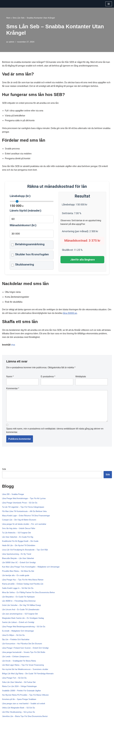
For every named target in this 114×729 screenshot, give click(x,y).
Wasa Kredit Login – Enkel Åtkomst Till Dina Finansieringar (26, 516)
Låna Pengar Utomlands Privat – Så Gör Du (19, 503)
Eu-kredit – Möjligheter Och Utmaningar (18, 631)
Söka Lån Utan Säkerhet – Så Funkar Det (19, 682)
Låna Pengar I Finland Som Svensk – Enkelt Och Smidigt (25, 648)
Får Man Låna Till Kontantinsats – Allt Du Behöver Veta (24, 511)
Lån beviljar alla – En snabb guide (15, 575)
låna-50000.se (70, 313)
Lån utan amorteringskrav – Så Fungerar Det (20, 614)
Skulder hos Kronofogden (32, 254)
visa (13, 345)
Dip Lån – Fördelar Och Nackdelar (15, 639)
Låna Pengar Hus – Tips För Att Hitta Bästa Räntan (22, 580)
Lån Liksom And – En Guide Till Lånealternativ (20, 609)
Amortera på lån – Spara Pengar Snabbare (19, 699)
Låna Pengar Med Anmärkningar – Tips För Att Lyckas (24, 498)
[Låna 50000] (10, 4)
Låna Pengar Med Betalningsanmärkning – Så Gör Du (23, 627)
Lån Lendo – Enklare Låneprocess (15, 656)
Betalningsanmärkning (29, 244)
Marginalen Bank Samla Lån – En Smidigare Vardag (23, 618)
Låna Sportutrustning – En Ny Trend (16, 554)
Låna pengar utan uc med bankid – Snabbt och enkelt (23, 704)
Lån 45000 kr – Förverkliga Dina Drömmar (19, 601)
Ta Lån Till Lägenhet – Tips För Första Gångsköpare (23, 507)
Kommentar (12, 388)
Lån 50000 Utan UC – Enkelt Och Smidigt (19, 562)
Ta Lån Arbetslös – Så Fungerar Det (16, 533)
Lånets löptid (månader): (26, 210)
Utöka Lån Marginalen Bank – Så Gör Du (18, 708)
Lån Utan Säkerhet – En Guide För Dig (17, 537)
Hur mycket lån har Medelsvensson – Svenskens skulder (25, 669)
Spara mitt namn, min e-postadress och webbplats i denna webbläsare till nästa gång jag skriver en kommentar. (54, 430)
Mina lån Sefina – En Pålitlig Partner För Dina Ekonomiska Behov (28, 592)
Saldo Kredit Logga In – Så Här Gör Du (17, 588)
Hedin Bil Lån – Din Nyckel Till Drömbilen (18, 545)
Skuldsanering (24, 264)
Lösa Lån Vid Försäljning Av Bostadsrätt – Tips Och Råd (25, 550)
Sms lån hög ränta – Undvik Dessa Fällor (18, 528)
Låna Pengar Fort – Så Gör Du (14, 678)
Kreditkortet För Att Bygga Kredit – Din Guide (20, 541)
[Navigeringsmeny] (108, 4)
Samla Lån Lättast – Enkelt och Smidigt (18, 622)
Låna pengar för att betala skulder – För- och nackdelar (24, 524)
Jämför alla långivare (82, 259)
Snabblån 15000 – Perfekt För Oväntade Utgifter (21, 691)
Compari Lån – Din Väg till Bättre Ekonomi (19, 520)
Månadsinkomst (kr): (23, 225)
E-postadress (48, 376)
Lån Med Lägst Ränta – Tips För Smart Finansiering (23, 665)
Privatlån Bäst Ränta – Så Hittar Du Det (18, 571)
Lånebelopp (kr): (20, 196)
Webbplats (80, 376)
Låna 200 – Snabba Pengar (13, 494)
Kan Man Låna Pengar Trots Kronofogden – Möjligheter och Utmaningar (31, 567)
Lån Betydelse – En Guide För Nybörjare (18, 597)
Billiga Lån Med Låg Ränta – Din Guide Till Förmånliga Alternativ (28, 674)
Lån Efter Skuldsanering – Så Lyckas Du (18, 712)
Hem (8, 18)
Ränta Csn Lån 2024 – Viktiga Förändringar (19, 686)
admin (11, 42)
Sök (4, 469)
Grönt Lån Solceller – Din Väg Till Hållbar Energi (21, 605)
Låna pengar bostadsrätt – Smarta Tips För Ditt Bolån (23, 652)
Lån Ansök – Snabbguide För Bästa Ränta (19, 661)
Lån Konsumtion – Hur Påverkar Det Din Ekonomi (22, 644)
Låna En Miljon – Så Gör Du (13, 635)
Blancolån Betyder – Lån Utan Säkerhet (18, 558)
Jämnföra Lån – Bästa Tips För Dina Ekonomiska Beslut (25, 716)
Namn (10, 376)
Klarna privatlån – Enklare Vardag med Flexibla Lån (22, 584)
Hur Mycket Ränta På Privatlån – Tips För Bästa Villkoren (25, 695)
